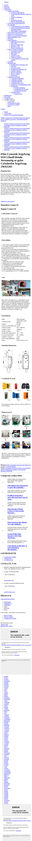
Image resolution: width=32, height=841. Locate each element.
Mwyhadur (14, 54)
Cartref (6, 5)
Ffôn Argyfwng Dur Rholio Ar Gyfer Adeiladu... (17, 523)
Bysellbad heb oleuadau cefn (18, 69)
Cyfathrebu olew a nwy (17, 83)
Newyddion (7, 97)
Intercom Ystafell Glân (17, 45)
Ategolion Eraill (15, 92)
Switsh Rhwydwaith (16, 20)
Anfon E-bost (4, 624)
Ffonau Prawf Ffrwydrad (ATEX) (17, 32)
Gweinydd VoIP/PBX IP (17, 12)
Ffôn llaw (13, 66)
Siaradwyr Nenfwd (16, 57)
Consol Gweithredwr (16, 17)
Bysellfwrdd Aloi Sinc (20, 91)
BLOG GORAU (8, 617)
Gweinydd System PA (17, 51)
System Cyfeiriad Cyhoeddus (15, 49)
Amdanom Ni (8, 95)
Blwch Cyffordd (15, 74)
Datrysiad (6, 6)
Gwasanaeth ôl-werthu (14, 103)
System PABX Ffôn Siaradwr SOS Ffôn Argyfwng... (14, 536)
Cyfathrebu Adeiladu (16, 80)
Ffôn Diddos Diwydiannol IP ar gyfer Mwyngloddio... (18, 486)
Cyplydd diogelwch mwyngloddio (20, 26)
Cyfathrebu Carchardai (14, 77)
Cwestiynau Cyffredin (13, 104)
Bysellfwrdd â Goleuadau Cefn (19, 64)
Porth (12, 18)
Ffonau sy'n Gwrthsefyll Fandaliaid (17, 35)
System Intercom (12, 40)
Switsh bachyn (18, 94)
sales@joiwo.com (9, 580)
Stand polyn (14, 75)
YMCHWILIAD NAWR (7, 599)
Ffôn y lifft (14, 43)
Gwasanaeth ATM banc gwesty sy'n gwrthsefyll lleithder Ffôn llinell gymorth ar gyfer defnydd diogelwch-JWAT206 (15, 469)
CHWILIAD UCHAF (10, 618)
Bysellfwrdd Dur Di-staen (21, 89)
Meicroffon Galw (15, 52)
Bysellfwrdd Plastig (19, 87)
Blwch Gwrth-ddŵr (16, 72)
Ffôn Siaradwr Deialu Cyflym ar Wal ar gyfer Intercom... (16, 511)
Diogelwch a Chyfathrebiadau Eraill (20, 84)
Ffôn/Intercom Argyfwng (17, 41)
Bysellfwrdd (14, 86)
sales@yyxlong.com (9, 592)
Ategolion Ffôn (12, 63)
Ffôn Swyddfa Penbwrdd (18, 22)
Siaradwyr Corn (15, 55)
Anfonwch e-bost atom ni (7, 201)
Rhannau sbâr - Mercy (7, 626)
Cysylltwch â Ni (8, 98)
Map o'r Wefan (8, 615)
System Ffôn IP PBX (13, 11)
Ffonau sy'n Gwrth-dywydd (15, 34)
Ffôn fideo (10, 38)
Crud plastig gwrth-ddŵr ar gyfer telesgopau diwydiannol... (17, 547)
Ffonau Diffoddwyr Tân (14, 37)
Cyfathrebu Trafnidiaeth (17, 78)
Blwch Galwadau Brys (17, 48)
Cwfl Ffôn (10, 61)
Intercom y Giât (15, 46)
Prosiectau (7, 8)
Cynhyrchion (7, 9)
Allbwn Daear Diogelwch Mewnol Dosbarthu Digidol (20, 28)
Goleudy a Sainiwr (16, 71)
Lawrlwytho (11, 101)
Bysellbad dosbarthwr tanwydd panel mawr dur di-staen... (18, 497)
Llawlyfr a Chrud (15, 68)
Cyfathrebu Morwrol (16, 81)
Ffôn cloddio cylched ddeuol (18, 31)
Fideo (9, 106)
